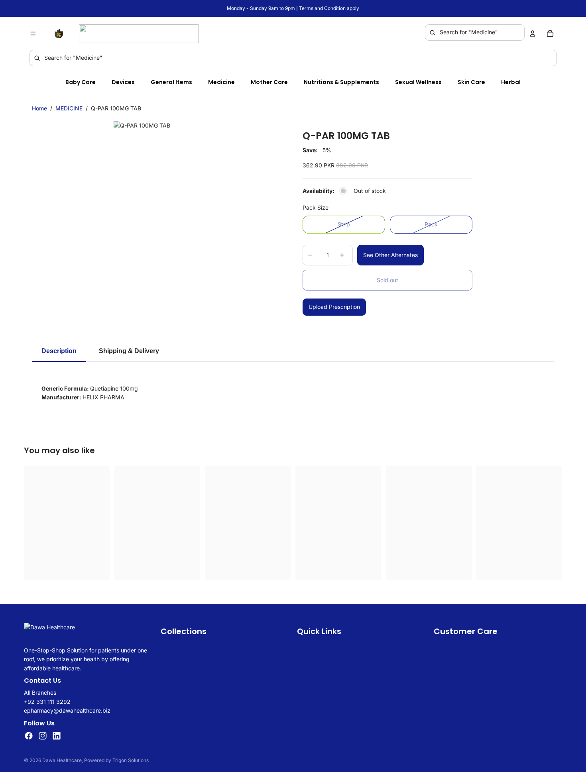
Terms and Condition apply (329, 8)
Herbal (511, 82)
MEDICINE (69, 108)
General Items (171, 82)
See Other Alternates (390, 254)
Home (39, 108)
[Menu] (33, 33)
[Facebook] (28, 736)
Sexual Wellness (418, 82)
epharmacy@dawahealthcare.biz (67, 710)
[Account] (532, 33)
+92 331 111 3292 (47, 701)
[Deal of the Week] (60, 33)
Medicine (221, 82)
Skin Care (471, 82)
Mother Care (269, 82)
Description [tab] (59, 351)
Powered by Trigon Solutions (116, 760)
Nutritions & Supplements (341, 82)
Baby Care (80, 82)
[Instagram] (42, 736)
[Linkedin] (56, 736)
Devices (123, 82)
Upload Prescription (334, 306)
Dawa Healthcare (62, 760)
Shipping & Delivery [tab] (129, 351)
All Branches (40, 692)
